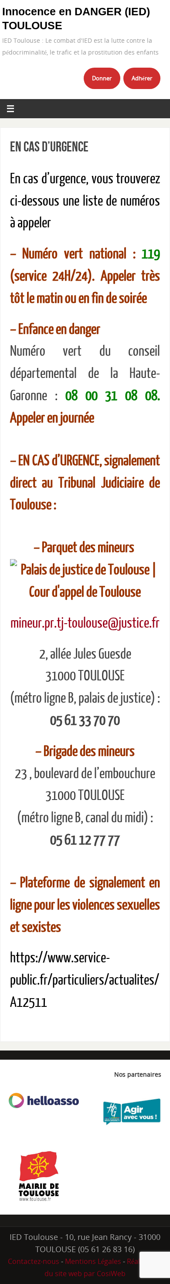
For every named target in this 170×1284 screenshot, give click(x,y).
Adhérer (142, 78)
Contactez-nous (33, 1261)
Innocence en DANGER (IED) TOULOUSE (76, 18)
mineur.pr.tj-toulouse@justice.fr (85, 623)
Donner (102, 78)
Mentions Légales (93, 1261)
